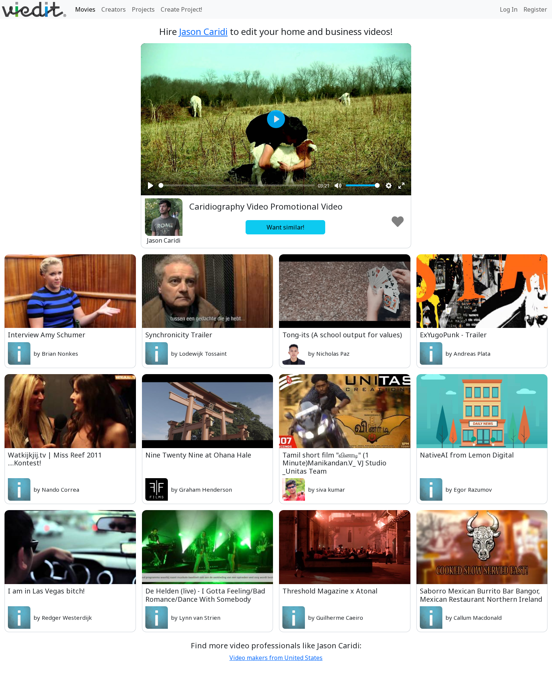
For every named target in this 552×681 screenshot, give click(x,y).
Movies (85, 9)
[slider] (236, 185)
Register (535, 9)
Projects (143, 9)
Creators (113, 9)
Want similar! (285, 227)
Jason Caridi (203, 31)
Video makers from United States (276, 658)
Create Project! (181, 9)
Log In (508, 9)
